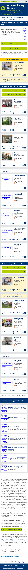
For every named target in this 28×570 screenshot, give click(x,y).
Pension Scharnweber (19, 228)
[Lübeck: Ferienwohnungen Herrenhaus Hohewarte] (7, 197)
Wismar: (10, 466)
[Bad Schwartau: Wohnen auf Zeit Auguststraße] (7, 341)
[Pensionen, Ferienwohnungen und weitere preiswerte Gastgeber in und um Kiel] (4, 418)
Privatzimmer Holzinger (17, 211)
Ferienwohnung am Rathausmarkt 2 (19, 100)
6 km (18, 345)
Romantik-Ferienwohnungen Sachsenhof (19, 319)
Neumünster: (11, 426)
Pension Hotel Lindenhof (17, 361)
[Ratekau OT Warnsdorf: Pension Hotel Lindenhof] (7, 365)
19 (14, 369)
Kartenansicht (17, 90)
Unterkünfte (5, 1)
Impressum (20, 568)
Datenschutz (16, 565)
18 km (18, 251)
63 (14, 69)
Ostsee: (10, 457)
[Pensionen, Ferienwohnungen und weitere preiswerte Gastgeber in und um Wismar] (4, 467)
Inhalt (14, 1)
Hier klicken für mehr (15, 81)
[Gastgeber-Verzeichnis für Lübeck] (3, 7)
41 (14, 160)
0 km (18, 107)
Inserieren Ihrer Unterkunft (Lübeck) (13, 538)
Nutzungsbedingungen (9, 568)
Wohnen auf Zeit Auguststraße (18, 338)
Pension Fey (17, 118)
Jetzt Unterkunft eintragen (12, 529)
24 (14, 307)
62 (14, 344)
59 (14, 200)
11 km (18, 70)
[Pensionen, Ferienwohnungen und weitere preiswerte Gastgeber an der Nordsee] (4, 448)
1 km (18, 160)
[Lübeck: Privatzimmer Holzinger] (7, 214)
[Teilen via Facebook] (13, 562)
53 (14, 141)
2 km (18, 124)
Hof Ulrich (16, 379)
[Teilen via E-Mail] (23, 562)
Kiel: (9, 417)
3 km (18, 200)
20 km (18, 327)
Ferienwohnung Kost (19, 175)
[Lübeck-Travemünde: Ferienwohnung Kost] (7, 179)
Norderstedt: (11, 436)
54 (14, 327)
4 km (18, 141)
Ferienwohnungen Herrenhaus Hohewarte (20, 193)
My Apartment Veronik (20, 135)
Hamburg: (10, 407)
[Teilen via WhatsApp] (20, 562)
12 (14, 182)
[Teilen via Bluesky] (16, 562)
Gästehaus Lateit (18, 244)
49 (14, 251)
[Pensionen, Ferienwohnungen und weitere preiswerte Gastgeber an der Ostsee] (4, 458)
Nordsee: (10, 447)
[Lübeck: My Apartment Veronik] (7, 139)
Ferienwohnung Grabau (18, 153)
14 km (18, 308)
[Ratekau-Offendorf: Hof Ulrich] (7, 382)
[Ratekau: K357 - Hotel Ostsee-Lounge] (7, 66)
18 (14, 385)
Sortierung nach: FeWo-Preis (15, 94)
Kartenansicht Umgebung (16, 268)
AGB (22, 565)
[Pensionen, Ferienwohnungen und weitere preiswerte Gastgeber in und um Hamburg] (4, 408)
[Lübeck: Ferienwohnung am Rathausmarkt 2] (7, 104)
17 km (18, 183)
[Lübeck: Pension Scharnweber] (7, 231)
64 (14, 107)
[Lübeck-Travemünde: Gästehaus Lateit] (7, 248)
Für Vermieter (8, 565)
